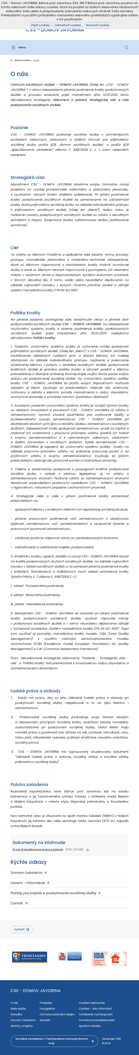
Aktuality (16, 1014)
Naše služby (18, 1009)
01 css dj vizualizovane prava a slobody (38, 849)
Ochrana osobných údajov (57, 1014)
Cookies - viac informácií (95, 1009)
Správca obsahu (90, 1026)
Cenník (17, 903)
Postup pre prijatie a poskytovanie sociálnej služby (53, 893)
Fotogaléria (47, 1009)
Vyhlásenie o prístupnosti (96, 1014)
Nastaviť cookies (97, 25)
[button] (126, 47)
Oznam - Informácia (28, 882)
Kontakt (45, 1020)
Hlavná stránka (22, 60)
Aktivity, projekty (22, 1026)
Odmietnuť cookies (68, 25)
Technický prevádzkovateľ (97, 1020)
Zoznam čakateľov (27, 872)
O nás (14, 1003)
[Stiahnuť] (88, 850)
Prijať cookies (40, 25)
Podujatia (46, 1003)
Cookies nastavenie (92, 1003)
